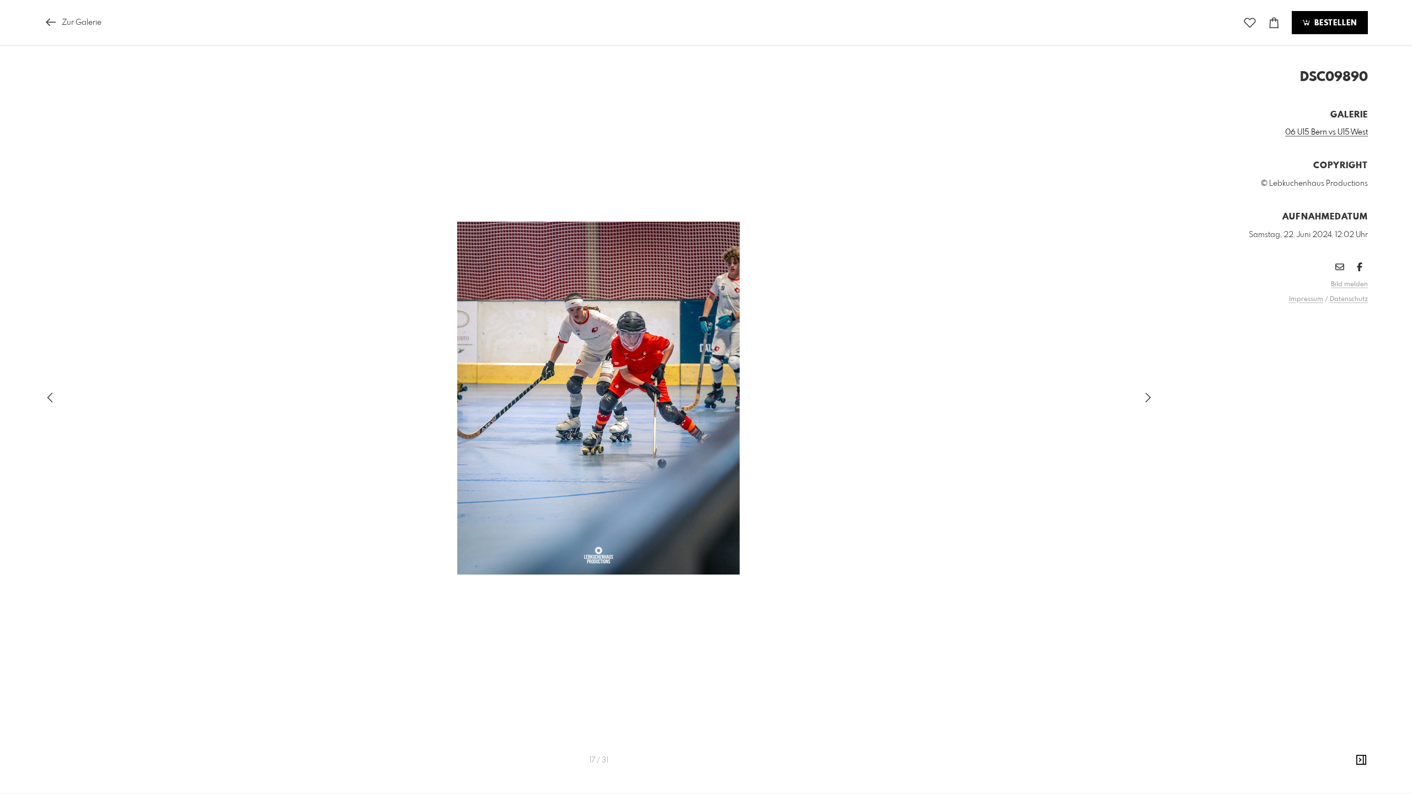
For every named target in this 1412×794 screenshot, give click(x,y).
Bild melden (1349, 284)
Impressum (1306, 299)
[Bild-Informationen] (1361, 760)
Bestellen (1334, 23)
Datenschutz (1349, 299)
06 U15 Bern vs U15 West (1326, 132)
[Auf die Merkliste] (1249, 22)
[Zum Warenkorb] (1274, 22)
